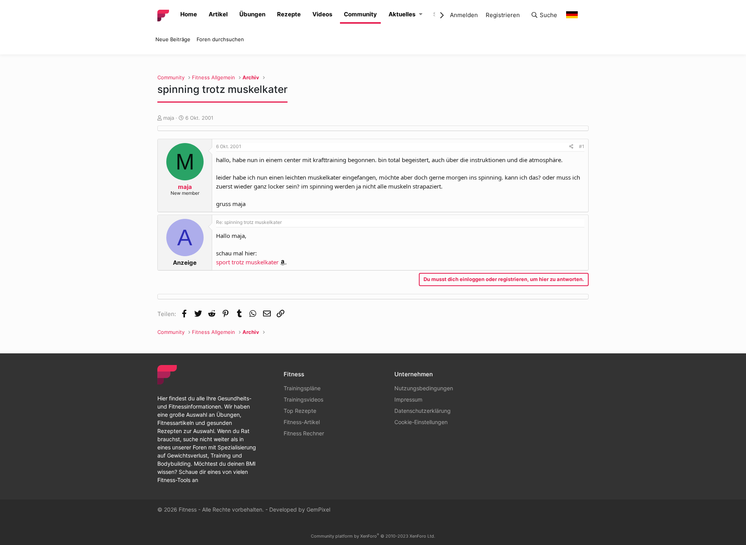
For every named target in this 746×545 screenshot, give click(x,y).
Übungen (252, 14)
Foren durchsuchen (220, 39)
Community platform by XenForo (373, 536)
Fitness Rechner (304, 433)
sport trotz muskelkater (247, 262)
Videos (322, 14)
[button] (420, 14)
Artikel (218, 14)
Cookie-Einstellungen (421, 422)
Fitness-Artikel (302, 422)
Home (188, 14)
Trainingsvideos (303, 399)
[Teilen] (571, 146)
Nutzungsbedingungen (423, 388)
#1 (581, 146)
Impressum (408, 399)
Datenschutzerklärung (422, 410)
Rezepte (289, 14)
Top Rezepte (300, 410)
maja (168, 118)
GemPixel (318, 509)
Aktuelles (402, 14)
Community (360, 14)
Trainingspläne (302, 388)
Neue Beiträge (172, 39)
